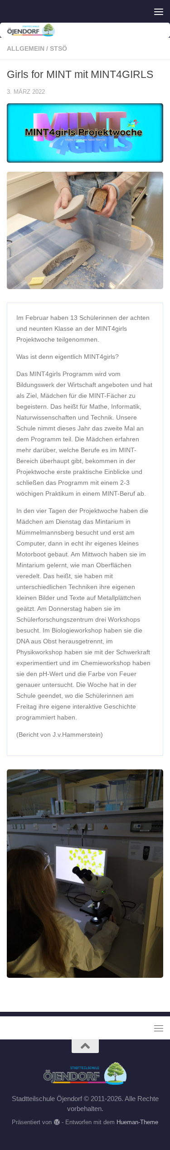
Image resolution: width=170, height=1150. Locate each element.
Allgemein (25, 48)
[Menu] (158, 11)
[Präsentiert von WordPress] (56, 1122)
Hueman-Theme (137, 1122)
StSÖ (58, 48)
